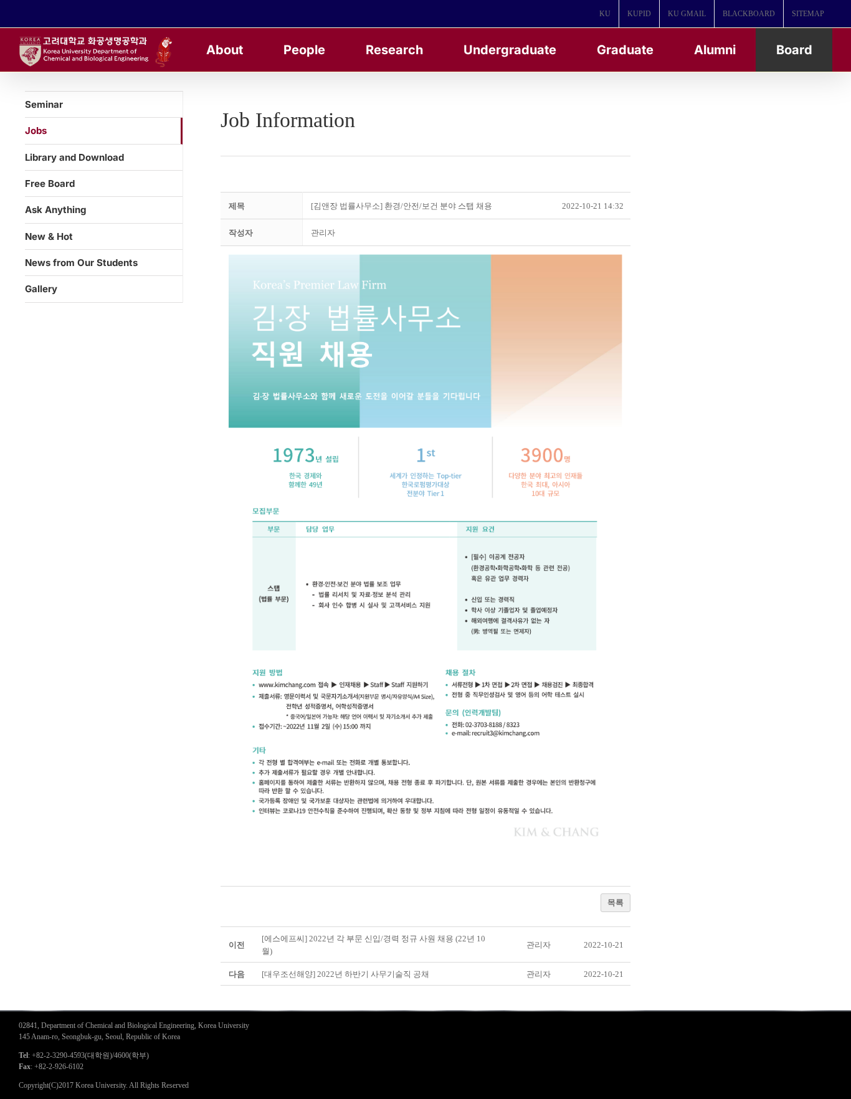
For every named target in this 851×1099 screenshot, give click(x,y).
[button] (323, 232)
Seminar (44, 104)
